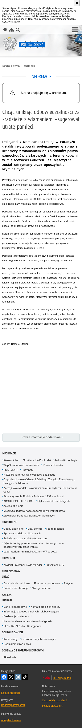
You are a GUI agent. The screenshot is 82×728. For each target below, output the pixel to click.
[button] (75, 30)
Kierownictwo (11, 460)
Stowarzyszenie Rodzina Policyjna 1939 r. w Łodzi (33, 496)
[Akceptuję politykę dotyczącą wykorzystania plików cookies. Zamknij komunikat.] (77, 3)
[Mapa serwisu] (11, 29)
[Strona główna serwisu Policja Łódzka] (5, 29)
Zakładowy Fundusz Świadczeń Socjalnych (29, 515)
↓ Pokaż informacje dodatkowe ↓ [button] (41, 437)
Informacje (29, 65)
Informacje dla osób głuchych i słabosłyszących (31, 611)
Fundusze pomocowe (47, 583)
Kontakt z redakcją (10, 692)
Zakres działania (13, 505)
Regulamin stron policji (17, 643)
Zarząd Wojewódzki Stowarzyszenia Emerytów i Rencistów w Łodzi (40, 489)
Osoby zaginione (13, 528)
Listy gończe (35, 528)
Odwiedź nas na (4, 677)
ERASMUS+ (10, 469)
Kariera (6, 595)
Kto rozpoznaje (55, 528)
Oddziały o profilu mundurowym (23, 650)
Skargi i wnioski (41, 588)
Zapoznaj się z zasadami (54, 700)
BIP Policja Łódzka (62, 678)
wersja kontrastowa (11, 720)
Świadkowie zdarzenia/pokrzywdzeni (25, 538)
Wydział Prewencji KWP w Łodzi (22, 564)
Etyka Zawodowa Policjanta (53, 501)
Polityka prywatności (52, 705)
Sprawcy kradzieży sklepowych (22, 533)
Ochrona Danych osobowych (38, 639)
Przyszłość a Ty (55, 564)
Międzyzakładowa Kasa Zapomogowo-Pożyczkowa (34, 510)
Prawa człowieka (53, 465)
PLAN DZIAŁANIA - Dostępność (22, 625)
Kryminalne (9, 522)
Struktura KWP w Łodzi (37, 460)
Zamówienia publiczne (16, 583)
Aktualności (10, 657)
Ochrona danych (12, 632)
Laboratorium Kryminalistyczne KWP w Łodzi (30, 551)
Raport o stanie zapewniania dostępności (28, 621)
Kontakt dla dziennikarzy (45, 606)
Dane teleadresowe (15, 606)
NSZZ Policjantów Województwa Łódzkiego (29, 474)
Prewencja (8, 558)
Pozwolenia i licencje (15, 588)
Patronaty (27, 469)
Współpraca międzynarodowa (21, 465)
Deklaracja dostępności (17, 616)
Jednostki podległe (66, 460)
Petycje (68, 583)
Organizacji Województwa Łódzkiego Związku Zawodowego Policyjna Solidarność (39, 481)
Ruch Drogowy (11, 571)
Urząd (6, 577)
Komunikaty (10, 639)
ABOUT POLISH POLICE (18, 501)
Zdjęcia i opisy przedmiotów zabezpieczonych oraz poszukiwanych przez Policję (33, 545)
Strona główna (11, 65)
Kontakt (7, 600)
